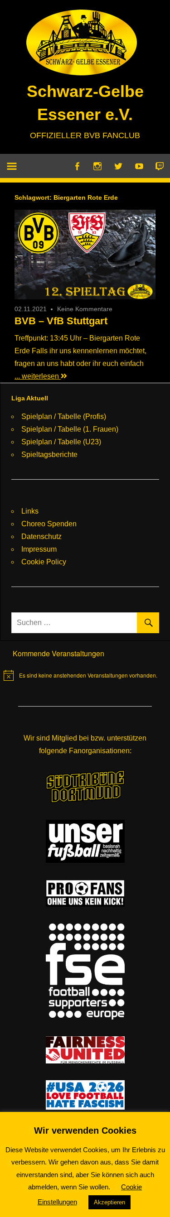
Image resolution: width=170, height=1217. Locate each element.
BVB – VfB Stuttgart (61, 321)
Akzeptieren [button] (109, 1202)
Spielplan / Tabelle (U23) (61, 442)
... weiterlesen (38, 376)
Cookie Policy (43, 562)
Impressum (39, 549)
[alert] (80, 675)
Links (30, 511)
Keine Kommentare (84, 309)
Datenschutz (41, 536)
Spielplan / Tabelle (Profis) (63, 416)
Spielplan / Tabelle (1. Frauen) (69, 429)
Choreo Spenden (49, 524)
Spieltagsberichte (49, 454)
